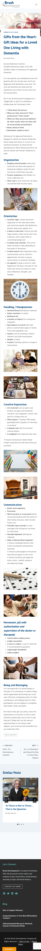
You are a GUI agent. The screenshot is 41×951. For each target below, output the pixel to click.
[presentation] (20, 789)
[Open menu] (36, 4)
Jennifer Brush (10, 58)
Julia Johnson (11, 813)
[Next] (34, 800)
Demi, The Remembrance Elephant (8, 750)
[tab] (17, 824)
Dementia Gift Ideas (11, 32)
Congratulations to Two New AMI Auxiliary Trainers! (20, 917)
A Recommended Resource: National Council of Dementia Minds (17, 924)
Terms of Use (24, 941)
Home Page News (11, 735)
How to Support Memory (13, 910)
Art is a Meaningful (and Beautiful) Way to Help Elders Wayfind (30, 752)
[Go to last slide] (6, 800)
